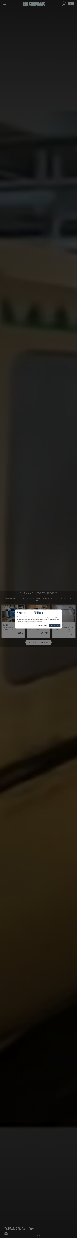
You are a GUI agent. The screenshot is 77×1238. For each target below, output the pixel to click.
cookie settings (41, 625)
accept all (55, 625)
